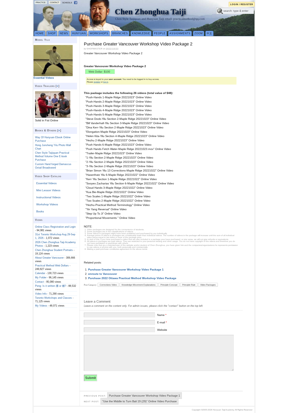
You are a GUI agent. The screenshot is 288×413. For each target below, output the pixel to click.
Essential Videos (46, 183)
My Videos (41, 305)
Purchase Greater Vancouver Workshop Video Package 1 (126, 269)
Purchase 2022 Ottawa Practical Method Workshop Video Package (132, 278)
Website (162, 329)
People (160, 33)
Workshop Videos (47, 204)
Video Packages (208, 285)
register (97, 82)
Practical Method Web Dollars (52, 265)
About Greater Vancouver (49, 257)
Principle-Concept (168, 285)
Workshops (99, 33)
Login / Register (241, 4)
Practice (41, 2)
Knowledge (141, 33)
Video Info (41, 293)
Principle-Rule (188, 285)
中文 (209, 33)
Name (161, 315)
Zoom (198, 33)
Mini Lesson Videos (48, 190)
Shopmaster (94, 49)
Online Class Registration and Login (55, 226)
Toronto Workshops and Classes (53, 297)
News (64, 33)
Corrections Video (108, 285)
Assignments (179, 33)
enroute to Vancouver (102, 273)
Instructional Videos (48, 197)
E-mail (162, 322)
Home (39, 33)
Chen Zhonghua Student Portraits (54, 250)
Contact (54, 2)
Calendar (40, 273)
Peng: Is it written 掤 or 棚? (50, 285)
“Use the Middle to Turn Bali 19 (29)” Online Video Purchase (139, 401)
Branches (120, 33)
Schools (67, 3)
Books (40, 211)
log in (105, 82)
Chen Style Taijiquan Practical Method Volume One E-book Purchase (52, 156)
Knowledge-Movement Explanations (139, 285)
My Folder (40, 277)
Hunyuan (79, 33)
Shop (52, 33)
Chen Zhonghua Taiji (150, 11)
